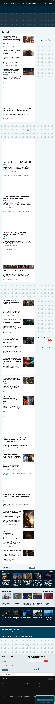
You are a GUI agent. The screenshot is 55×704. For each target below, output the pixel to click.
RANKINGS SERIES (32, 3)
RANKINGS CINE (25, 3)
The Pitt (42, 40)
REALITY (14, 3)
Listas (21, 661)
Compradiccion (41, 686)
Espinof (18, 685)
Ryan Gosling (47, 39)
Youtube (51, 3)
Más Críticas (50, 571)
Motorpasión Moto (34, 685)
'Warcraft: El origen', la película (14, 270)
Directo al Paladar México (27, 697)
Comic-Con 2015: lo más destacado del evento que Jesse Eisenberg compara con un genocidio (17, 496)
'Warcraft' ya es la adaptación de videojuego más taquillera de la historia (12, 52)
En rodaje (5, 363)
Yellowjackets (50, 40)
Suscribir (50, 339)
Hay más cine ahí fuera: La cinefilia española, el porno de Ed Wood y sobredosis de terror (15, 439)
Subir (50, 678)
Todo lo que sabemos (7, 591)
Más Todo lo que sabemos (47, 591)
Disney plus (21, 659)
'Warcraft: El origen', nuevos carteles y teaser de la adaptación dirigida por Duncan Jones (12, 399)
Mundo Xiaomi (4, 689)
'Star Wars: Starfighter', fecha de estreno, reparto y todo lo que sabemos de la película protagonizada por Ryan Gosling (6, 602)
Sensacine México (19, 696)
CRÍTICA (5, 3)
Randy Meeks (8, 46)
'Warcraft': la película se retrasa (12, 550)
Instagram (45, 3)
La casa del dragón (5, 665)
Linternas (38, 39)
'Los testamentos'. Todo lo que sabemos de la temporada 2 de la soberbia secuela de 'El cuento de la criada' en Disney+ (37, 602)
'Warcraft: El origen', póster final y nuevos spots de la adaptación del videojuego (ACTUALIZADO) (12, 359)
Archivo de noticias (7, 567)
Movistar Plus (4, 661)
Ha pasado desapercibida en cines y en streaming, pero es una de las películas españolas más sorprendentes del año (6, 582)
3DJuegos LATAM (12, 696)
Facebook (47, 3)
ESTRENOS (10, 3)
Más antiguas (32, 567)
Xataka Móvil (4, 685)
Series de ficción (10, 636)
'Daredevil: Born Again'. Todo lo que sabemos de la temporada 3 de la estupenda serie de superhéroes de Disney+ (48, 602)
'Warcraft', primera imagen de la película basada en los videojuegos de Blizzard (12, 533)
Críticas (5, 113)
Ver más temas (5, 669)
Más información (27, 702)
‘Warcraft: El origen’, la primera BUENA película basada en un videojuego (17, 109)
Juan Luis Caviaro (9, 65)
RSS (47, 347)
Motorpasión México (35, 696)
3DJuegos (11, 683)
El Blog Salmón (48, 683)
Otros (4, 500)
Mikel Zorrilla (8, 207)
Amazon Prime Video (17, 636)
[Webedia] (52, 0)
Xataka (3, 683)
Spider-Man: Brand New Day (45, 37)
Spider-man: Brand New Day (14, 666)
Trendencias (41, 683)
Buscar (51, 674)
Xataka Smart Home (5, 688)
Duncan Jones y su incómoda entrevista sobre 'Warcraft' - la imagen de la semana (11, 70)
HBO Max (30, 636)
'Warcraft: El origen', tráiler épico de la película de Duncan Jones (11, 379)
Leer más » (9, 63)
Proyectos (5, 43)
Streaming (5, 609)
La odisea (38, 37)
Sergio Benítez (8, 171)
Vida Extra (11, 685)
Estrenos (5, 272)
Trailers (5, 324)
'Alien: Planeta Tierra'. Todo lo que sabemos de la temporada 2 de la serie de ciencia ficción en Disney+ (17, 602)
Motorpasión (34, 683)
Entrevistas (5, 74)
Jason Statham (40, 41)
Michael (42, 39)
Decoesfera (40, 685)
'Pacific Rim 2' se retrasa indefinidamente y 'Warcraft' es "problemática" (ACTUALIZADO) (12, 456)
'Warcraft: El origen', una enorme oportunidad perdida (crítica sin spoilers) (14, 234)
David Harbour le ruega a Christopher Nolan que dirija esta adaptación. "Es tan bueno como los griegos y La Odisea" (11, 39)
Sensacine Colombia (20, 697)
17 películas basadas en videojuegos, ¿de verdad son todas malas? (16, 197)
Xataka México (4, 696)
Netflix (12, 661)
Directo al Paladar (27, 683)
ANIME (19, 3)
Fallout (46, 40)
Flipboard (49, 3)
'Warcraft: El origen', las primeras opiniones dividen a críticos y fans (11, 302)
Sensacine (18, 683)
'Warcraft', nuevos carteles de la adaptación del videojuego (12, 511)
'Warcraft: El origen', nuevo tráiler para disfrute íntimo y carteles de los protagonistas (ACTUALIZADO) (11, 340)
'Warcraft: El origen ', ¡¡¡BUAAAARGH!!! (17, 162)
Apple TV (22, 636)
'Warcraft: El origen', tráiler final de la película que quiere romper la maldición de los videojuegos (12, 321)
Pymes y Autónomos (48, 686)
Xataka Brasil (4, 697)
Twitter (52, 3)
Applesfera (3, 686)
